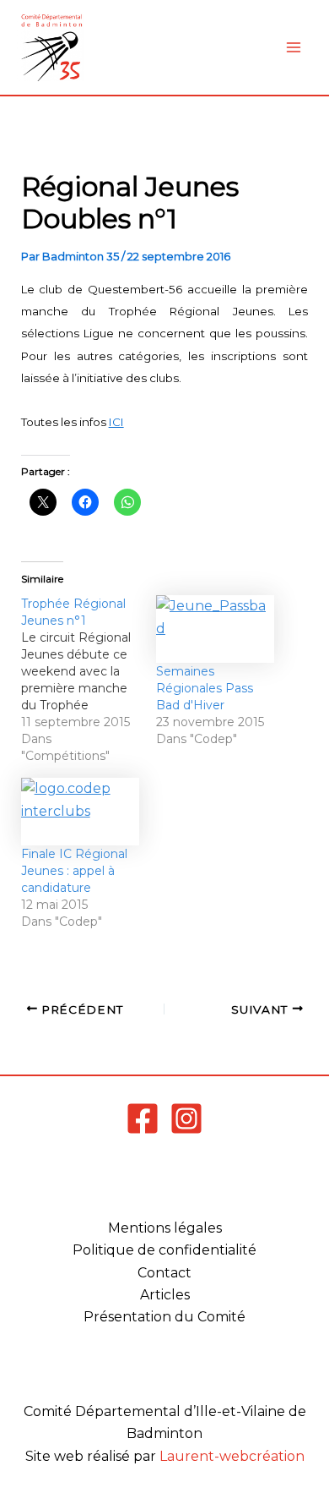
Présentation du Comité (164, 1317)
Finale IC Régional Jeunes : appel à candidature (74, 870)
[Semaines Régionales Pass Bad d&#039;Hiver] (215, 629)
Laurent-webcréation (232, 1456)
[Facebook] (142, 1118)
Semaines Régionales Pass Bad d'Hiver (204, 688)
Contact (164, 1273)
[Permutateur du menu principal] (293, 47)
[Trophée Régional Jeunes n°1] (88, 679)
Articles (165, 1295)
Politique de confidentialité (164, 1250)
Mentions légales (165, 1228)
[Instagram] (186, 1118)
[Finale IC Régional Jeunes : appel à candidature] (80, 811)
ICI (116, 422)
